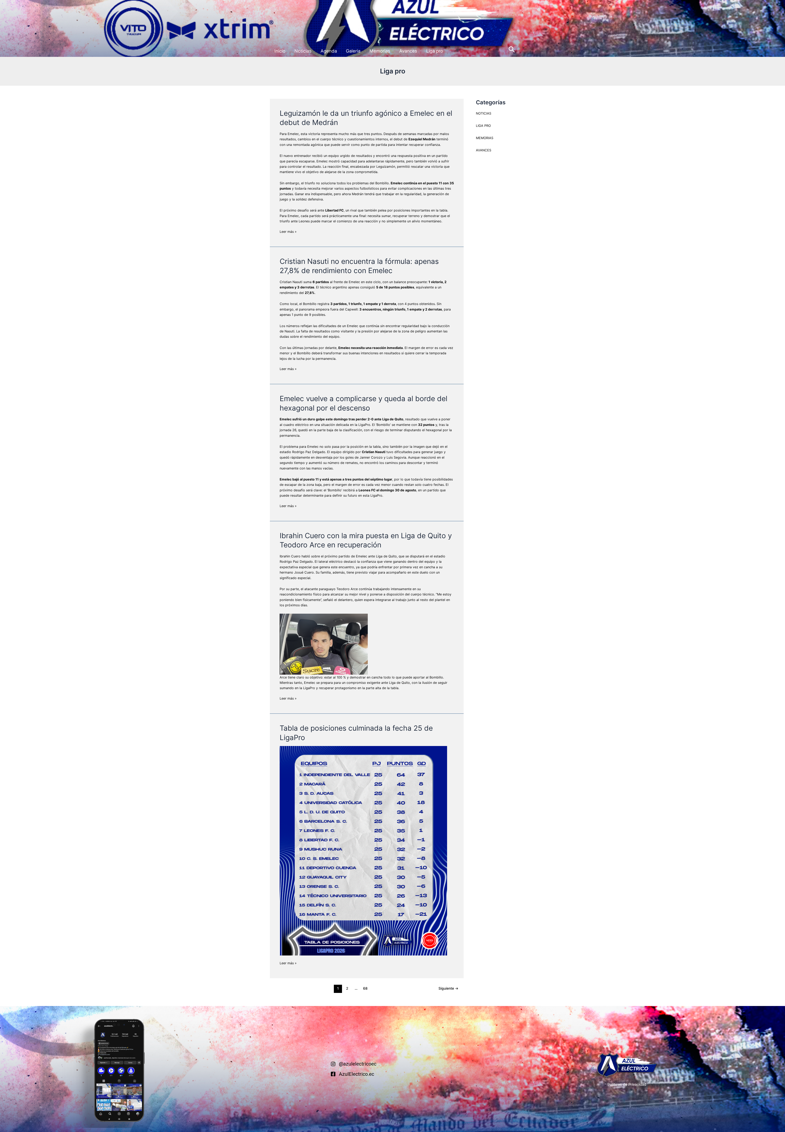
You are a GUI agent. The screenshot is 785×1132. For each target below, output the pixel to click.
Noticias (303, 51)
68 (365, 988)
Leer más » (288, 231)
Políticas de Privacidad (626, 1084)
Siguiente (448, 988)
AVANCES (483, 150)
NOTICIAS (483, 113)
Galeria (353, 51)
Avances (408, 51)
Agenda (329, 51)
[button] (511, 49)
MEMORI (482, 138)
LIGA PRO (483, 126)
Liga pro (434, 51)
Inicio (279, 51)
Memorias (379, 51)
